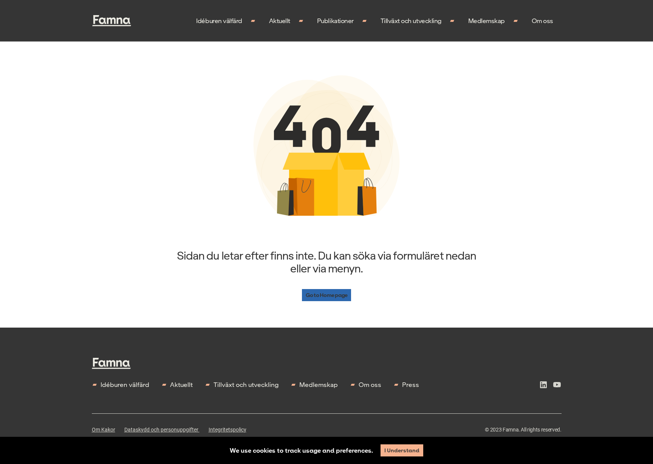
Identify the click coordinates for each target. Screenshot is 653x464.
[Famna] (111, 20)
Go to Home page (326, 295)
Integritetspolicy (227, 430)
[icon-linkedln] (543, 385)
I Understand (401, 450)
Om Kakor (103, 430)
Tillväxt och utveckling (411, 21)
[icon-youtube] (557, 385)
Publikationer (335, 21)
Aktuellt (279, 21)
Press (410, 384)
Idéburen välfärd (219, 21)
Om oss (542, 21)
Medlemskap (486, 21)
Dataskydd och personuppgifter (162, 430)
